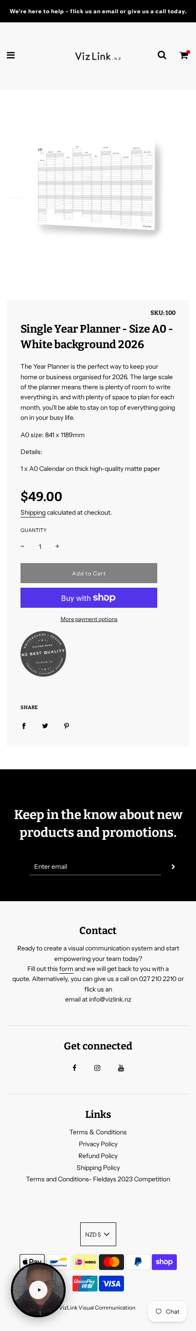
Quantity (33, 530)
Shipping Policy (98, 1168)
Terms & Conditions (98, 1132)
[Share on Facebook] (24, 725)
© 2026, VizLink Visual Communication (86, 1307)
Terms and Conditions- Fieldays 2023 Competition (98, 1179)
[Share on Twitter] (45, 725)
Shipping (33, 512)
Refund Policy (98, 1156)
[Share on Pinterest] (67, 725)
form (66, 969)
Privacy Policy (98, 1144)
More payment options (89, 619)
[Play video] (38, 1289)
